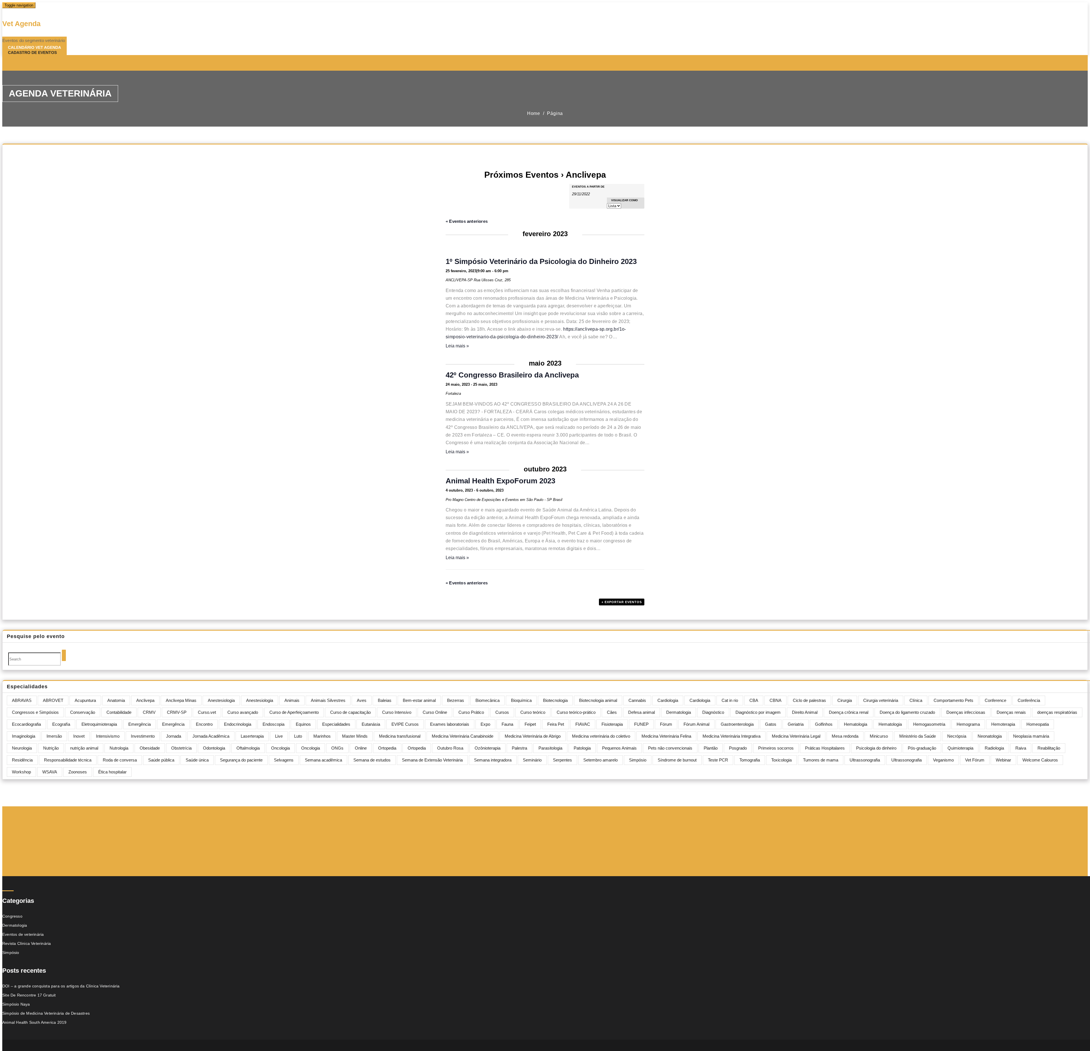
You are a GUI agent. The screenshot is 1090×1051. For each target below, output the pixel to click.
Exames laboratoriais (449, 724)
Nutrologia (119, 748)
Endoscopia (273, 724)
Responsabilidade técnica (67, 760)
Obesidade (150, 748)
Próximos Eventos (521, 174)
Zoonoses (77, 771)
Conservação (82, 712)
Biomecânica (487, 700)
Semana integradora (493, 760)
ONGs (337, 748)
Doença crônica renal (848, 712)
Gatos (770, 724)
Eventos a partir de (588, 186)
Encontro (204, 724)
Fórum (666, 724)
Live (279, 736)
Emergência (139, 724)
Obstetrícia (181, 748)
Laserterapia (252, 736)
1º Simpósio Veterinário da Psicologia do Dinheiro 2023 (541, 261)
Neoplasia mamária (1031, 736)
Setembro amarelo (600, 760)
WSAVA (49, 771)
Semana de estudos (372, 760)
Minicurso (879, 736)
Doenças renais (1011, 712)
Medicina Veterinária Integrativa (731, 736)
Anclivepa (145, 700)
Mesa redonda (845, 736)
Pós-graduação (922, 748)
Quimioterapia (960, 748)
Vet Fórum (974, 760)
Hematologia (855, 724)
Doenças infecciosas (965, 712)
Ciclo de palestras (809, 700)
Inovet (79, 736)
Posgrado (738, 748)
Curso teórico (532, 712)
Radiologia (994, 748)
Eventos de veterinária (23, 934)
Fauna (507, 724)
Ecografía (61, 724)
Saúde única (197, 760)
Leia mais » (457, 345)
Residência (22, 760)
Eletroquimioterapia (99, 724)
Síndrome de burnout (677, 760)
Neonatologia (990, 736)
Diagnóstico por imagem (758, 712)
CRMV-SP (176, 712)
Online (361, 748)
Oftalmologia (248, 748)
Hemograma (968, 724)
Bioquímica (521, 700)
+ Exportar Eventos (621, 602)
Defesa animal (641, 712)
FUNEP (641, 724)
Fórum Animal (696, 724)
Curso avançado (242, 712)
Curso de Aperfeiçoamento (294, 712)
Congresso (12, 916)
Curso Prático (471, 712)
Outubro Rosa (450, 748)
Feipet (530, 724)
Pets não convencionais (670, 748)
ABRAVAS (22, 700)
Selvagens (284, 760)
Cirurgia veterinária (880, 700)
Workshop (21, 771)
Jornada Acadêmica (210, 736)
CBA (753, 700)
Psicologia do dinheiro (876, 748)
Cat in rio (730, 700)
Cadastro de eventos (32, 52)
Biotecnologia (555, 700)
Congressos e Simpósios (35, 712)
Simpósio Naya (16, 1004)
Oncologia (280, 748)
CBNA (775, 700)
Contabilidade (118, 712)
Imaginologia (23, 736)
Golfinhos (824, 724)
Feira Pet (555, 724)
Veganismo (943, 760)
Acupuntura (85, 700)
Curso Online (435, 712)
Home (533, 113)
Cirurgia (844, 700)
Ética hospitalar (112, 771)
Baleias (384, 700)
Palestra (519, 748)
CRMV (149, 712)
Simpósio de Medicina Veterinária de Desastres (46, 1013)
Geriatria (796, 724)
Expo (485, 724)
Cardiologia (667, 700)
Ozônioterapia (487, 748)
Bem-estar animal (419, 700)
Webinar (1003, 760)
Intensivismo (108, 736)
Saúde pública (161, 760)
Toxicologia (781, 760)
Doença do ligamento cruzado (907, 712)
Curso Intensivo (396, 712)
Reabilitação (1048, 748)
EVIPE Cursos (405, 724)
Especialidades (336, 724)
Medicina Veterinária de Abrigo (533, 736)
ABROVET (53, 700)
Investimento (143, 736)
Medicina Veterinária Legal (796, 736)
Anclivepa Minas (181, 700)
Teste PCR (718, 760)
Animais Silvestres (328, 700)
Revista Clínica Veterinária (26, 943)
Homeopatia (1037, 724)
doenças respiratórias (1057, 712)
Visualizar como (624, 200)
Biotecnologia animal (598, 700)
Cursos (502, 712)
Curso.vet (207, 712)
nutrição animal (84, 748)
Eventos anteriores (467, 221)
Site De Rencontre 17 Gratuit (29, 995)
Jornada (173, 736)
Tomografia (749, 760)
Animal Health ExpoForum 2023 (500, 481)
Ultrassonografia (865, 760)
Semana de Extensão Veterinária (432, 760)
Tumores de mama (820, 760)
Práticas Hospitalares (825, 748)
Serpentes (562, 760)
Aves (361, 700)
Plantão (711, 748)
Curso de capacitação (350, 712)
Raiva (1020, 748)
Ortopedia (387, 748)
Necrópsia (956, 736)
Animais (291, 700)
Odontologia (214, 748)
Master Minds (355, 736)
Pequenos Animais (619, 748)
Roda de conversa (120, 760)
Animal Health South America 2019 (34, 1022)
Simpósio (637, 760)
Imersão (54, 736)
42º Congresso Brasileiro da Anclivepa (512, 375)
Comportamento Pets (953, 700)
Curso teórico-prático (576, 712)
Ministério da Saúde (917, 736)
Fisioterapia (612, 724)
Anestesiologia (221, 700)
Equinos (303, 724)
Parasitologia (550, 748)
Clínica (915, 700)
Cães (612, 712)
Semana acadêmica (323, 760)
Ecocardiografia (26, 724)
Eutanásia (371, 724)
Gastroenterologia (737, 724)
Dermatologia (678, 712)
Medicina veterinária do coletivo (601, 736)
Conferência (1029, 700)
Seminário (532, 760)
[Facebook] (19, 63)
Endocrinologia (237, 724)
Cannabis (637, 700)
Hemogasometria (929, 724)
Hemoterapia (1003, 724)
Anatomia (116, 700)
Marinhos (322, 736)
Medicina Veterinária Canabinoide (462, 736)
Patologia (582, 748)
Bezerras (455, 700)
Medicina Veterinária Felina (666, 736)
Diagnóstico (713, 712)
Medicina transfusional (399, 736)
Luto (298, 736)
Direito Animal (805, 712)
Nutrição (51, 748)
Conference (995, 700)
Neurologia (22, 748)
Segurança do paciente (241, 760)
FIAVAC (582, 724)
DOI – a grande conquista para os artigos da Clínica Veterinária (61, 986)
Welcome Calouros (1040, 760)
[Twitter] (32, 63)
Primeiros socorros (776, 748)
